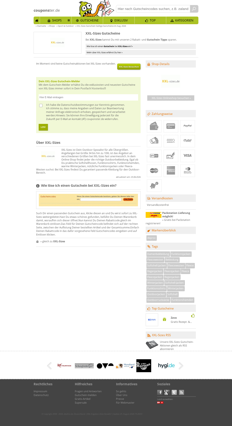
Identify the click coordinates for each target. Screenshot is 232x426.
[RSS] (181, 392)
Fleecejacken (171, 271)
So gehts (121, 391)
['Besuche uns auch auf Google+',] (168, 392)
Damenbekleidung (158, 254)
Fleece (190, 265)
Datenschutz (41, 395)
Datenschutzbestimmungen (77, 105)
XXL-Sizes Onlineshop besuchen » (171, 98)
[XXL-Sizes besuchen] (171, 90)
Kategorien (184, 20)
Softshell (172, 294)
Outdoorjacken (156, 294)
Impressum (40, 391)
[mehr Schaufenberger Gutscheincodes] (84, 367)
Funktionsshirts (156, 288)
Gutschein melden (86, 395)
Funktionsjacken (180, 254)
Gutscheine (89, 20)
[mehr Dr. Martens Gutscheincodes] (143, 371)
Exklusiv (121, 20)
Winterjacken (155, 282)
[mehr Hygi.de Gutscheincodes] (166, 368)
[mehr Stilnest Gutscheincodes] (104, 369)
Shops (57, 20)
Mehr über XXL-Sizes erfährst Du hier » (104, 52)
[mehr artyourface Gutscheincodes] (63, 371)
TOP (153, 20)
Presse (120, 399)
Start (37, 20)
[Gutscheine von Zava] (152, 320)
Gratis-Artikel (82, 399)
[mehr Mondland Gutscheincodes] (125, 367)
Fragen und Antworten (88, 391)
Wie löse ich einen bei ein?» (110, 46)
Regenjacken (154, 271)
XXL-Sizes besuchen (129, 66)
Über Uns (121, 395)
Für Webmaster (125, 402)
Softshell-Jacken (156, 265)
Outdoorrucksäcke (158, 300)
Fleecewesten (155, 259)
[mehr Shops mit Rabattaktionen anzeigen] (50, 366)
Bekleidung (171, 259)
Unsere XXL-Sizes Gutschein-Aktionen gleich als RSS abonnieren (176, 345)
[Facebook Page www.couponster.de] (160, 392)
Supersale (81, 402)
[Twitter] (175, 392)
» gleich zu (52, 241)
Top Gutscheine (163, 308)
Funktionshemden (182, 300)
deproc (151, 238)
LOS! (43, 127)
